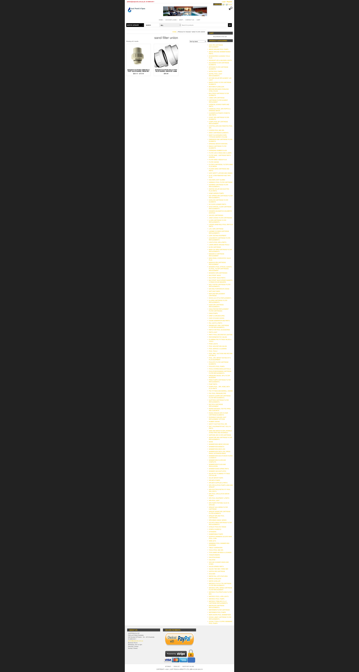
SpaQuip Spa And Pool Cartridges (216, 517)
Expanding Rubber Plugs (218, 150)
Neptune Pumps (214, 291)
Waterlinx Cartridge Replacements (216, 606)
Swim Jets (212, 541)
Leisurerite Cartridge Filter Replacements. (219, 239)
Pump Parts (213, 384)
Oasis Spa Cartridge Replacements (216, 305)
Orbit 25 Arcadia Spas (216, 316)
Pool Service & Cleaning (218, 349)
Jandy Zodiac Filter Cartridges (220, 218)
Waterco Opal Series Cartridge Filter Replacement (220, 589)
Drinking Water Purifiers (218, 144)
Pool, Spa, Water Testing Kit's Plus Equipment (220, 359)
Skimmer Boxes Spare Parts (219, 469)
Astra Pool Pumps (215, 71)
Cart (198, 20)
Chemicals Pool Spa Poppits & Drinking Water (219, 110)
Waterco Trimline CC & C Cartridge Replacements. (218, 602)
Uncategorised (214, 557)
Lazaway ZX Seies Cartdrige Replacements (219, 232)
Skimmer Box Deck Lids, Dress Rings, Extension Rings (219, 452)
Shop (181, 20)
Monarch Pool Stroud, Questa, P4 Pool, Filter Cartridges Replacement (220, 268)
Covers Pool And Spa (216, 130)
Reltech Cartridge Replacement (216, 405)
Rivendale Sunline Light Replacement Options (217, 418)
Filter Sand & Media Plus (218, 160)
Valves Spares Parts (216, 566)
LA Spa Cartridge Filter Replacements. (217, 221)
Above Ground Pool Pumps (218, 49)
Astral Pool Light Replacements (215, 75)
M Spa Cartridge (215, 247)
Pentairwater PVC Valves (218, 337)
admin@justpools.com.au (135, 641)
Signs (211, 442)
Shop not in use (188, 666)
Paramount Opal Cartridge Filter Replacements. (219, 326)
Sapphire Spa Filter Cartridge (220, 435)
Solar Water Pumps (216, 478)
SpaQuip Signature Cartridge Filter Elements (219, 512)
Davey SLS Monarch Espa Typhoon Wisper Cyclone (218, 136)
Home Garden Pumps (216, 193)
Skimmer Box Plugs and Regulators (217, 465)
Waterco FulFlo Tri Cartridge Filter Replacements (220, 584)
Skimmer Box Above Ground (219, 444)
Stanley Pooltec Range (217, 527)
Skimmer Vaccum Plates (217, 471)
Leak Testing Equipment (217, 235)
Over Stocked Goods (216, 318)
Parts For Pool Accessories (219, 330)
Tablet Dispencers (215, 548)
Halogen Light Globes (217, 180)
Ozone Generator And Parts (219, 321)
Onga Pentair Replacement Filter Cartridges (219, 310)
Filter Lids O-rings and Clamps (220, 153)
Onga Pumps (213, 313)
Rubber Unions (214, 421)
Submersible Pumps (216, 534)
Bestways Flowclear (216, 87)
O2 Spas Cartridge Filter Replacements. (218, 301)
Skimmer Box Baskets (216, 447)
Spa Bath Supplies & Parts (218, 483)
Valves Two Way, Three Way (218, 569)
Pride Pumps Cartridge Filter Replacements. (220, 381)
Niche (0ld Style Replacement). (220, 298)
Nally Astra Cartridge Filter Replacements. (219, 285)
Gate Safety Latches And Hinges (220, 173)
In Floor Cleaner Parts (217, 204)
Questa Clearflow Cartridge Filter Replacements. (220, 397)
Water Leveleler (215, 579)
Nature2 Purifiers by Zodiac (219, 289)
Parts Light (213, 332)
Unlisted (212, 560)
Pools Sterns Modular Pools (220, 369)
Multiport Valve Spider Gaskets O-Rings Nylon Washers (220, 281)
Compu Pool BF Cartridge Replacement (218, 122)
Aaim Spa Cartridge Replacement (216, 46)
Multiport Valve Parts (217, 278)
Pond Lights (213, 344)
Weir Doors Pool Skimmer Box (220, 615)
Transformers (214, 555)
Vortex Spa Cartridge (217, 571)
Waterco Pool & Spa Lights (218, 596)
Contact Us (189, 20)
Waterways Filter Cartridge (219, 610)
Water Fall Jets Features (218, 576)
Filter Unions (214, 162)
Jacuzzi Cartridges (216, 215)
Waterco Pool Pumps (216, 599)
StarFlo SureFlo (215, 529)
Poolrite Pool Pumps (216, 366)
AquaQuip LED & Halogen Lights (220, 60)
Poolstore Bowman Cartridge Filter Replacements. (220, 372)
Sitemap (168, 666)
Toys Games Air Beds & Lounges (220, 552)
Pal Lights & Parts (215, 323)
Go (230, 25)
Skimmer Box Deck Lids (217, 449)
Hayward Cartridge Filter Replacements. (218, 185)
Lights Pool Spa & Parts (217, 242)
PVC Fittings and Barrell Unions (221, 391)
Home (161, 20)
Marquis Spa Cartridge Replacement (217, 263)
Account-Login (171, 20)
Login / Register (227, 2)
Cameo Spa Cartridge (216, 98)
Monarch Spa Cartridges (218, 273)
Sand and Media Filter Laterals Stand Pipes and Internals (220, 432)
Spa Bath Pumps (214, 480)
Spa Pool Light (214, 500)
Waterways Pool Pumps (217, 612)
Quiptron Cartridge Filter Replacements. (219, 401)
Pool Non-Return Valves (218, 346)
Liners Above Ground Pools (219, 245)
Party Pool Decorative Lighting (220, 335)
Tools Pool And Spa (216, 550)
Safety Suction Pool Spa (218, 424)
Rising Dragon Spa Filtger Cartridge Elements (218, 414)
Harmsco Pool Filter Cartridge (220, 182)
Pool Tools (213, 351)
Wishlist (177, 666)
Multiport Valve (215, 275)
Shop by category (133, 25)
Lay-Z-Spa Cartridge (216, 229)
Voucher (212, 574)
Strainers (212, 532)
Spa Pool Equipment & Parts (219, 498)
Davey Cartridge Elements (218, 133)
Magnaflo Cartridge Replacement (216, 255)
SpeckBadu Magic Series (217, 520)
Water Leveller (214, 581)
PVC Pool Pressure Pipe (217, 393)
